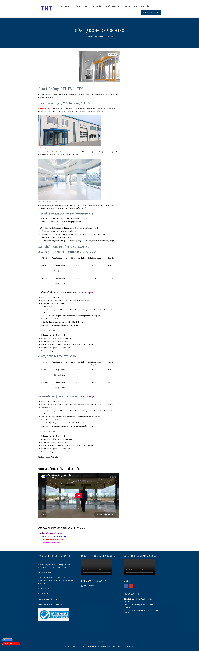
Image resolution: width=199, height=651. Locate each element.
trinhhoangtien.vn (50, 594)
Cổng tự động (48, 599)
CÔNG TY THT (81, 6)
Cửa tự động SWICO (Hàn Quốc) (52, 539)
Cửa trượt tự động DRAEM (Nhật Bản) (53, 536)
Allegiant (114, 646)
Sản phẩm (96, 6)
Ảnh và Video (130, 6)
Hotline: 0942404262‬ (11, 643)
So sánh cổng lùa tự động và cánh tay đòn (138, 605)
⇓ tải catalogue (86, 292)
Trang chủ (64, 6)
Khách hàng (112, 6)
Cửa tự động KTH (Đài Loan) (50, 543)
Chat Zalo (7, 640)
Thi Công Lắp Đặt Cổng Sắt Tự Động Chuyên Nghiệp (142, 610)
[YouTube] (131, 586)
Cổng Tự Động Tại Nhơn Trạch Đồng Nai (138, 599)
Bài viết (145, 6)
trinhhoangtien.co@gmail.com (53, 604)
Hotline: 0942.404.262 (151, 12)
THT (55, 599)
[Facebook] (126, 586)
